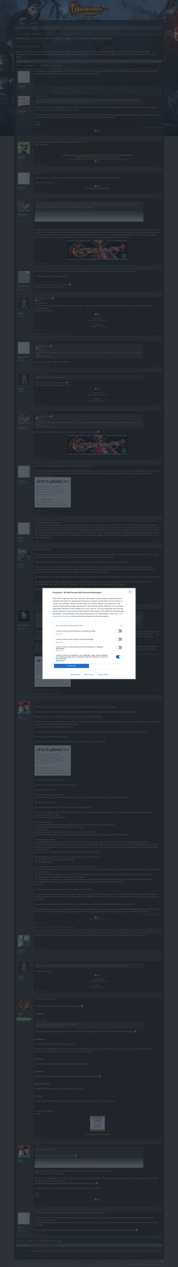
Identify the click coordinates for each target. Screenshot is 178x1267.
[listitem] (89, 625)
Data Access (89, 674)
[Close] (131, 592)
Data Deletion (75, 674)
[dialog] (89, 633)
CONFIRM (71, 666)
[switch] (119, 631)
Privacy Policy (102, 674)
